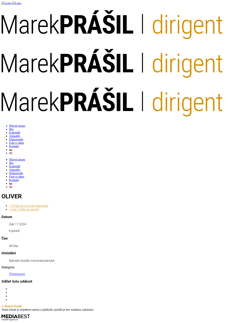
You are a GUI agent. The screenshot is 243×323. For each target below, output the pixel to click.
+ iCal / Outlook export (24, 209)
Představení (17, 274)
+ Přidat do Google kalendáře (28, 206)
